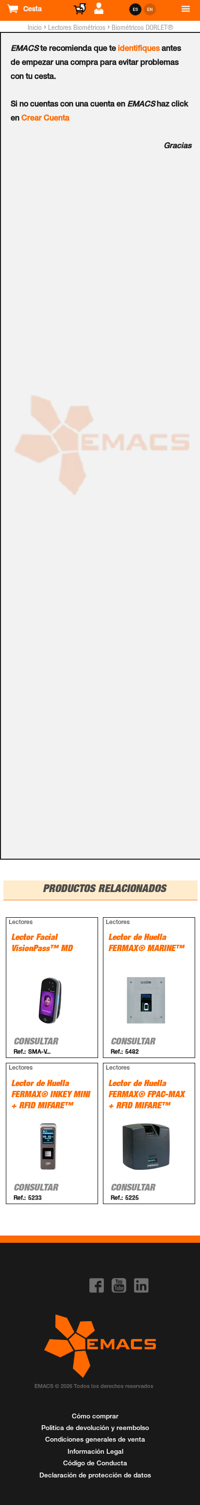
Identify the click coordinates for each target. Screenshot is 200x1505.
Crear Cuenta (45, 119)
